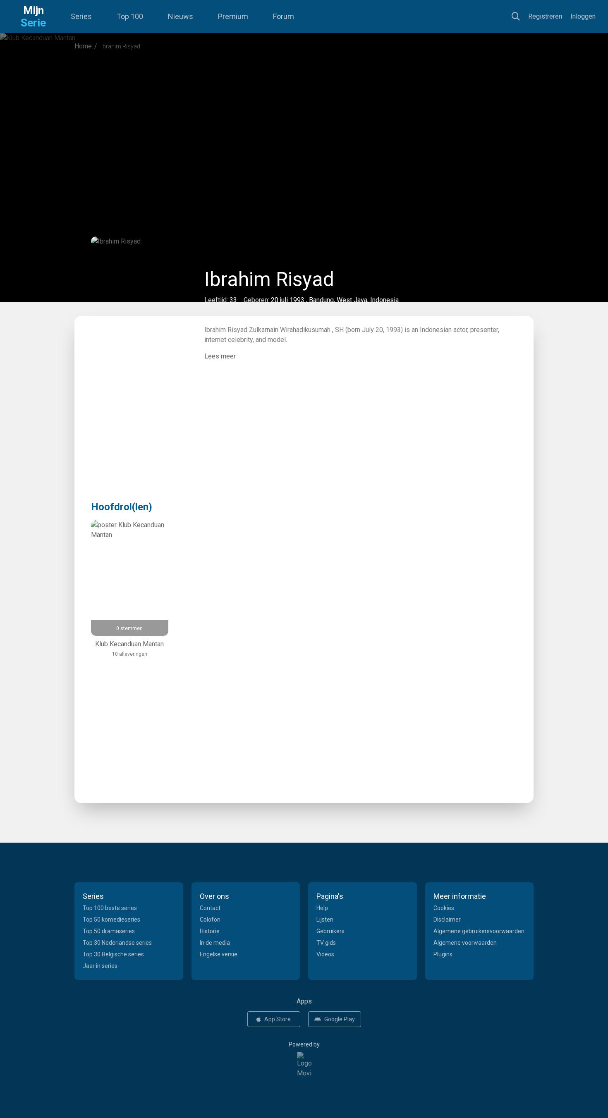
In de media (215, 942)
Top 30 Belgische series (113, 954)
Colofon (210, 919)
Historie (210, 931)
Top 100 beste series (110, 908)
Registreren (545, 16)
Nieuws (180, 16)
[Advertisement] (304, 126)
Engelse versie (218, 954)
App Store (277, 1019)
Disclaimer (447, 919)
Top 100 (130, 16)
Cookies (443, 908)
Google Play (339, 1019)
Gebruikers (330, 931)
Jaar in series (100, 966)
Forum (283, 16)
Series (81, 16)
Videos (325, 954)
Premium (233, 16)
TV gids (326, 942)
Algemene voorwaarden (465, 942)
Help (322, 908)
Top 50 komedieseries (111, 919)
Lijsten (324, 919)
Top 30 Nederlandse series (117, 942)
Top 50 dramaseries (109, 931)
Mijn (33, 16)
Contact (210, 908)
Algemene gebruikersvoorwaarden (478, 931)
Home (83, 46)
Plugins (442, 954)
